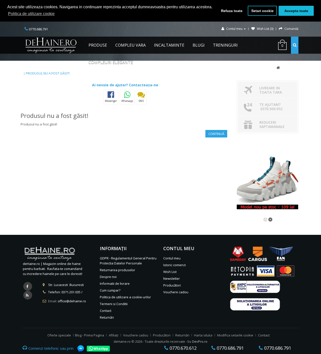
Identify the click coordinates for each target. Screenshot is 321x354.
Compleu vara (130, 45)
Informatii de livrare (115, 283)
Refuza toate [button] (232, 11)
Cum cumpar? (110, 290)
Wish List (170, 271)
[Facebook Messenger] (78, 348)
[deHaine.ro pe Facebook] (27, 286)
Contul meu (172, 258)
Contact (105, 310)
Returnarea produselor (117, 270)
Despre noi (108, 276)
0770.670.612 (182, 348)
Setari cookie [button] (262, 11)
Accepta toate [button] (296, 11)
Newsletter (171, 278)
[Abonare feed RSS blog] (27, 295)
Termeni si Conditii (114, 304)
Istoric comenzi (174, 265)
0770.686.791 (229, 348)
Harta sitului (203, 335)
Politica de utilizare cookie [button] (31, 14)
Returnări (107, 317)
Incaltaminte (169, 45)
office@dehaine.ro (72, 301)
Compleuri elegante (111, 62)
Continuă (216, 133)
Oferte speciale (59, 335)
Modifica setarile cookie (235, 335)
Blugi (199, 45)
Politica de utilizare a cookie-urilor (125, 297)
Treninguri (225, 45)
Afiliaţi (113, 335)
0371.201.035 (71, 292)
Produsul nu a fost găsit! (48, 73)
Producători (172, 285)
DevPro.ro (199, 341)
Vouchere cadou (175, 292)
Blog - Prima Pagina (89, 335)
